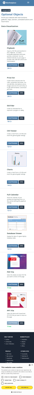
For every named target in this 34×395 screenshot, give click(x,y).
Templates (24, 339)
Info (21, 65)
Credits (23, 344)
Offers (23, 346)
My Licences (10, 356)
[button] (17, 392)
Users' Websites (9, 344)
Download (9, 358)
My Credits (9, 362)
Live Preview (12, 65)
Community (8, 341)
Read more (16, 373)
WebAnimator (25, 358)
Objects (23, 341)
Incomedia (24, 354)
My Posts (9, 354)
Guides (7, 339)
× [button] (32, 365)
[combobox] (30, 365)
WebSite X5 (25, 356)
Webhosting (10, 360)
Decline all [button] (24, 387)
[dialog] (17, 379)
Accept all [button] (8, 387)
